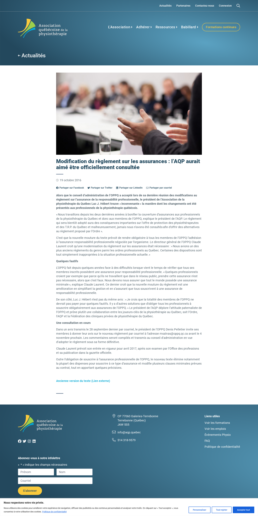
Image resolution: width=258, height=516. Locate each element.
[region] (129, 507)
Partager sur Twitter (101, 187)
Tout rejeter (221, 510)
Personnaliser (199, 510)
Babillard (188, 27)
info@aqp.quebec (129, 432)
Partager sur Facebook (71, 187)
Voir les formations (217, 423)
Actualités (165, 5)
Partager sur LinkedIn (131, 187)
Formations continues (221, 27)
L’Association (119, 27)
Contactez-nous (204, 5)
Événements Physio (218, 435)
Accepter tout (243, 510)
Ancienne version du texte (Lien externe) (83, 381)
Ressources (165, 27)
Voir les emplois (215, 429)
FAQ (207, 441)
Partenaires (183, 5)
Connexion (225, 5)
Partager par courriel (160, 187)
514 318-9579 (127, 440)
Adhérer (142, 27)
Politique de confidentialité (54, 511)
